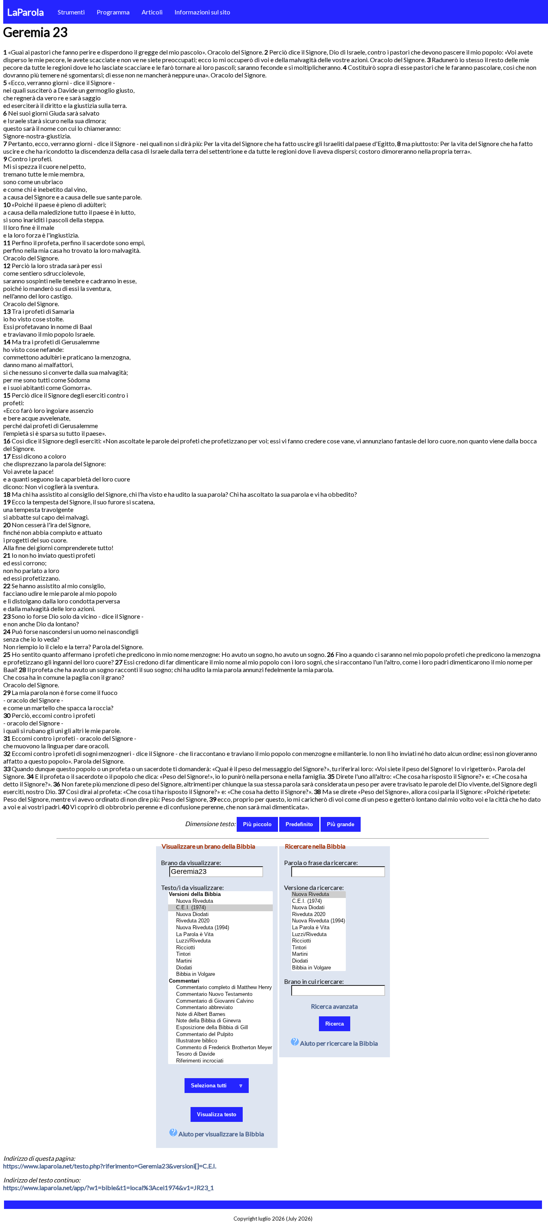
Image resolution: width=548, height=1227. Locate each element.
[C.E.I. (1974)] (220, 907)
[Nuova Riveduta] (220, 901)
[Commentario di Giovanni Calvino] (220, 1001)
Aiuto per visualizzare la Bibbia (220, 1134)
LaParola (25, 12)
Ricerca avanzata (334, 1006)
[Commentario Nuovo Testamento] (220, 994)
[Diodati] (220, 968)
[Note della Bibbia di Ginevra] (220, 1021)
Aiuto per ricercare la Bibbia (338, 1043)
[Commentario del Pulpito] (220, 1034)
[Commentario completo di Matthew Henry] (220, 987)
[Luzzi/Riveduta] (220, 941)
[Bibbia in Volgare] (220, 974)
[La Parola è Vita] (220, 934)
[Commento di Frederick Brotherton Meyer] (220, 1047)
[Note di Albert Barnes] (220, 1014)
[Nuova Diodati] (220, 914)
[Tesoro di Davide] (220, 1054)
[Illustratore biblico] (220, 1041)
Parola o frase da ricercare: (321, 862)
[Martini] (220, 961)
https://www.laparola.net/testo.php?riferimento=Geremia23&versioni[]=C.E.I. (109, 1166)
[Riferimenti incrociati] (220, 1061)
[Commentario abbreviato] (220, 1007)
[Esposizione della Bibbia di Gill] (220, 1027)
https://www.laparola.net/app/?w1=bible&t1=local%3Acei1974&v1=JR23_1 (108, 1187)
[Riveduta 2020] (220, 921)
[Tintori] (220, 954)
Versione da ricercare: (314, 887)
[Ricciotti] (220, 948)
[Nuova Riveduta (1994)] (220, 927)
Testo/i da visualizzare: (192, 887)
